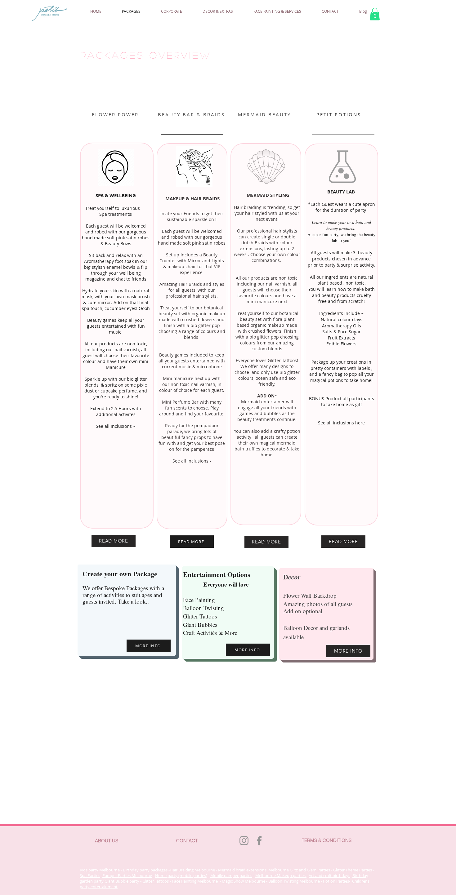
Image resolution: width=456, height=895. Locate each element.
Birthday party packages (145, 870)
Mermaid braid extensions (242, 870)
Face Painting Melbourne (195, 881)
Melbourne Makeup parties (280, 875)
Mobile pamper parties (231, 875)
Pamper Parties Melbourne (127, 875)
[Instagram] (244, 841)
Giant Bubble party (122, 881)
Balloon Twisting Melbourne (294, 881)
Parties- (342, 881)
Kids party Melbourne (100, 870)
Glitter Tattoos (156, 881)
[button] (374, 14)
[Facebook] (259, 841)
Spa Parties (90, 875)
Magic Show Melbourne (244, 881)
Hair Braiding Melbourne (193, 870)
